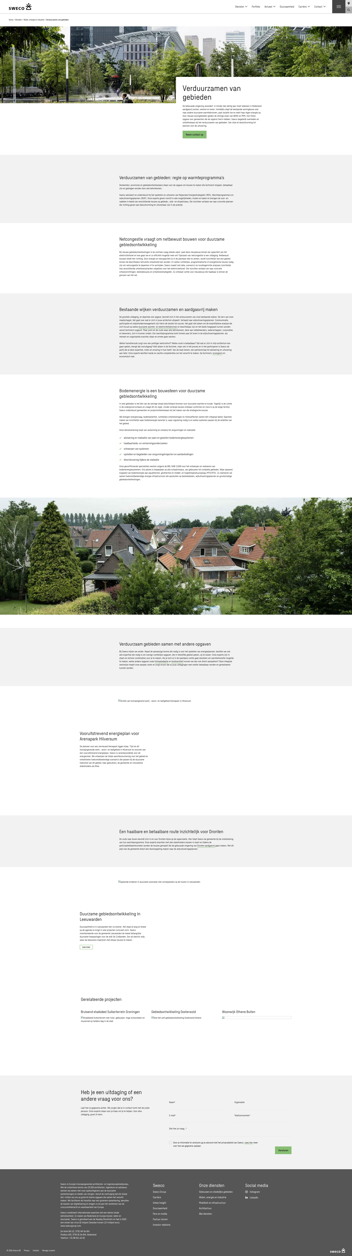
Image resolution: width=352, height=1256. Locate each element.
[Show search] (348, 10)
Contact (318, 6)
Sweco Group (159, 1191)
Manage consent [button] (48, 1250)
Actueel (268, 6)
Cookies (36, 1250)
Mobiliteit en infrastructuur (212, 1202)
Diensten (239, 6)
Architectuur (205, 1208)
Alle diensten (205, 1213)
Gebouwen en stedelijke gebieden (216, 1191)
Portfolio (256, 6)
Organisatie (239, 1102)
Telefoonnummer (242, 1115)
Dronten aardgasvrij (206, 845)
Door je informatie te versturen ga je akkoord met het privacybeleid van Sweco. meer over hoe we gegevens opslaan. (215, 1144)
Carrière (303, 6)
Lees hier (249, 1142)
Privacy (26, 1250)
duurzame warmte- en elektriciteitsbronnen (157, 326)
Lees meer (86, 947)
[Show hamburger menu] (338, 6)
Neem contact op (194, 134)
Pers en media (160, 1213)
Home (11, 20)
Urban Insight (159, 1202)
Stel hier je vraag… (178, 1128)
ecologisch (217, 353)
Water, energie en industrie (34, 20)
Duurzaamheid (287, 6)
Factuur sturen (160, 1219)
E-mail (172, 1115)
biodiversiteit (177, 661)
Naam (172, 1102)
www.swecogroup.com (71, 1225)
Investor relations (161, 1224)
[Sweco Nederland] (20, 6)
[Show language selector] (348, 3)
